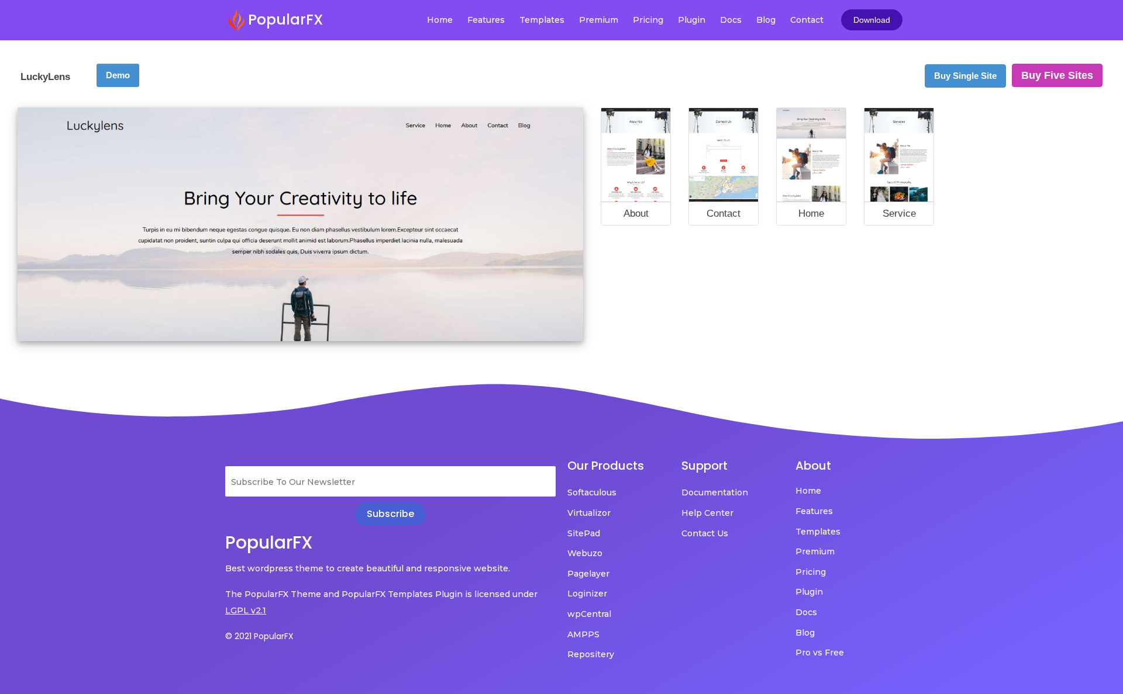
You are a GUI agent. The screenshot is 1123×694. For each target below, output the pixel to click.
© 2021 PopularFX (259, 636)
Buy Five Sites (1057, 75)
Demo (118, 75)
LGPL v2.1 (245, 610)
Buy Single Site (965, 76)
